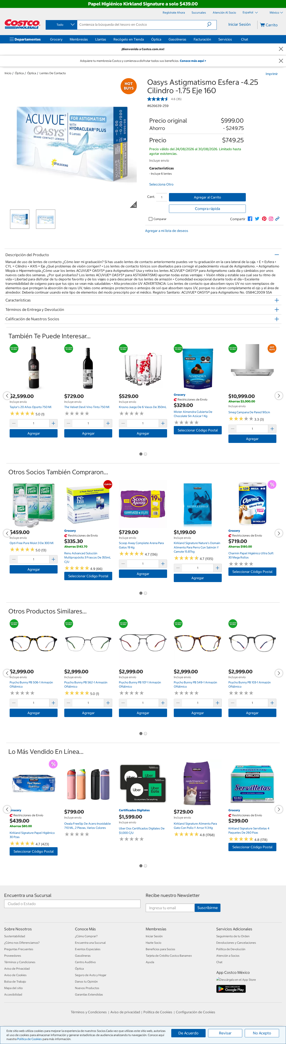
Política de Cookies (29, 1039)
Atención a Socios (228, 956)
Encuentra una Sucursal (28, 895)
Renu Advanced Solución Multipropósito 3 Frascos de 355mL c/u (87, 557)
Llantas (100, 39)
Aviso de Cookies (15, 975)
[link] (250, 218)
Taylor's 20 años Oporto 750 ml (31, 407)
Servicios (225, 39)
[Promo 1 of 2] (140, 454)
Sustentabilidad (14, 936)
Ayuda (150, 962)
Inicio (8, 73)
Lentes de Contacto (53, 73)
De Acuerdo (188, 1033)
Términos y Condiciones (19, 962)
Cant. (151, 197)
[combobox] (61, 24)
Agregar (33, 433)
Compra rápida (207, 208)
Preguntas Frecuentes (18, 949)
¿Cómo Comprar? (86, 936)
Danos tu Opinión (86, 981)
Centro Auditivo (85, 962)
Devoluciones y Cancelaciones (236, 943)
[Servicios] (233, 39)
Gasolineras (177, 39)
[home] (22, 24)
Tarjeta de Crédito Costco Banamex (169, 956)
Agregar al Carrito (207, 197)
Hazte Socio (153, 943)
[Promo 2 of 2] (145, 454)
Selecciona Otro (161, 184)
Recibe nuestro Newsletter (173, 895)
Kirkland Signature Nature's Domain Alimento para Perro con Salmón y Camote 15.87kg (197, 547)
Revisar (225, 1033)
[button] (211, 24)
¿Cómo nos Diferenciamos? (22, 943)
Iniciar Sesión (239, 24)
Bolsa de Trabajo (15, 981)
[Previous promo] (7, 396)
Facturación (202, 39)
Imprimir (272, 74)
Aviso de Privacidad (17, 968)
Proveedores (12, 956)
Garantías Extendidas (89, 994)
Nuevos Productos (87, 988)
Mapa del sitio (13, 988)
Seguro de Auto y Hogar (90, 975)
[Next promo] (279, 396)
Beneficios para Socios (160, 949)
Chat (244, 39)
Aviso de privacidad (125, 1012)
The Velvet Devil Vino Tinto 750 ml (87, 407)
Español (248, 12)
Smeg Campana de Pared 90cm (249, 412)
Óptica (156, 39)
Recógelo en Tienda (128, 39)
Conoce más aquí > (193, 61)
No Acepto (262, 1033)
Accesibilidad (13, 994)
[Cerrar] (281, 49)
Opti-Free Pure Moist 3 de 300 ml (32, 543)
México (274, 12)
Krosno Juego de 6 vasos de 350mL (143, 407)
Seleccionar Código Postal (198, 430)
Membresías (79, 39)
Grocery (56, 39)
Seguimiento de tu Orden (233, 936)
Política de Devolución (230, 949)
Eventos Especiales (87, 949)
